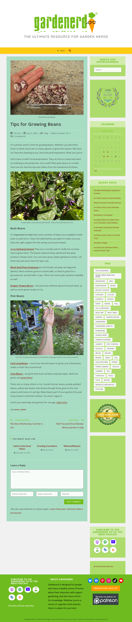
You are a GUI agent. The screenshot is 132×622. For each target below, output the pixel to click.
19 (108, 156)
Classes (110, 295)
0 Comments (20, 136)
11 (104, 152)
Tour (98, 380)
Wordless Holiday (100, 243)
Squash (115, 367)
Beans (17, 410)
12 (108, 152)
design (110, 299)
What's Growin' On (60, 133)
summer (23, 410)
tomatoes (100, 376)
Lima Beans (16, 373)
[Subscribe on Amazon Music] (113, 542)
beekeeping (100, 281)
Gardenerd (100, 322)
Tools (110, 376)
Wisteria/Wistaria (72, 446)
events (107, 304)
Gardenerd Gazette (104, 326)
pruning (110, 349)
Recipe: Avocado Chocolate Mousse (107, 203)
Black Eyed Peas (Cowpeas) (24, 267)
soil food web (102, 362)
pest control (112, 344)
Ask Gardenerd (102, 271)
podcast (99, 349)
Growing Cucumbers (47, 446)
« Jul (95, 170)
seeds (107, 358)
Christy (17, 133)
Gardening (100, 331)
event (98, 304)
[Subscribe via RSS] (113, 550)
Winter (107, 380)
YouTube (99, 389)
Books (113, 286)
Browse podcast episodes (103, 566)
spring (114, 362)
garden (99, 317)
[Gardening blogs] (108, 414)
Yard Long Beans (19, 363)
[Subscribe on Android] (97, 550)
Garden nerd (101, 335)
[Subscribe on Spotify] (105, 542)
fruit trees (112, 313)
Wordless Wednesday (105, 385)
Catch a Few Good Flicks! (22, 447)
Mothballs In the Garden (103, 215)
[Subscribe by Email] (105, 550)
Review (98, 358)
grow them (26, 377)
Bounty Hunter (102, 290)
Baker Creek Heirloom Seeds (105, 276)
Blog (46, 133)
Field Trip (100, 313)
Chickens (99, 295)
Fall (116, 304)
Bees (111, 281)
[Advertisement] (110, 479)
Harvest (99, 344)
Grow (22, 249)
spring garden (102, 367)
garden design (112, 317)
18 (104, 156)
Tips (108, 371)
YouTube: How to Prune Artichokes (107, 198)
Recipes (108, 353)
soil (116, 358)
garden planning (103, 340)
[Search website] (70, 50)
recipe (98, 353)
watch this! (61, 402)
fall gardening (102, 308)
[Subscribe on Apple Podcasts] (97, 542)
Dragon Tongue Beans (21, 285)
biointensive (101, 286)
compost (99, 299)
